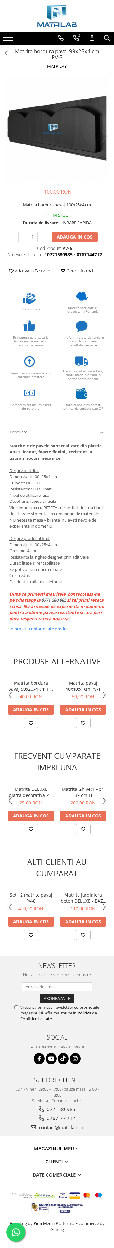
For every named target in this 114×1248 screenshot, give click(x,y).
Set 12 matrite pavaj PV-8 (31, 898)
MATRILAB (57, 66)
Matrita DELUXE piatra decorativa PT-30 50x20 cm (31, 792)
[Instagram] (75, 1058)
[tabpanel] (57, 129)
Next (104, 136)
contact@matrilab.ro (60, 1127)
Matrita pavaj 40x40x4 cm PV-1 (83, 686)
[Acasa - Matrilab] (57, 16)
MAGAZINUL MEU (54, 1148)
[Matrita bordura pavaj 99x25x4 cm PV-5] (57, 129)
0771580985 (60, 1109)
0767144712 (60, 1118)
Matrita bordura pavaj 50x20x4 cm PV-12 (31, 686)
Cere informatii (80, 271)
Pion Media (44, 1223)
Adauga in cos (74, 237)
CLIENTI (54, 1161)
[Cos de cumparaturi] (92, 38)
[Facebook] (39, 1058)
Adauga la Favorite (32, 271)
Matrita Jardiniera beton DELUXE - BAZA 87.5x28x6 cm (83, 898)
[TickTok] (63, 1058)
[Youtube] (51, 1058)
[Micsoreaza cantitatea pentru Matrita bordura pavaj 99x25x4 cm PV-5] (23, 237)
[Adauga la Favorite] (31, 723)
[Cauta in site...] (107, 38)
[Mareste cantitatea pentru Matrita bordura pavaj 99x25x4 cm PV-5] (42, 237)
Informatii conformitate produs (39, 628)
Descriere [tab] (18, 432)
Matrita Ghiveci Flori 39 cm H (83, 792)
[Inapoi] (5, 53)
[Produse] (8, 39)
